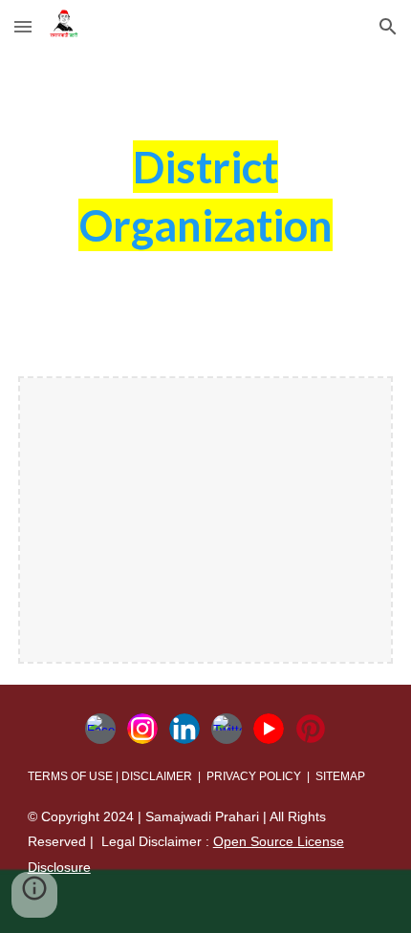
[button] (23, 26)
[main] (206, 204)
